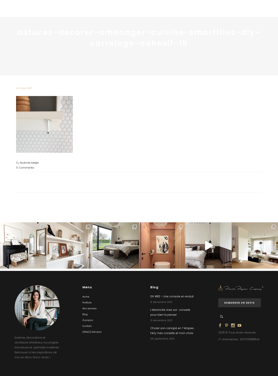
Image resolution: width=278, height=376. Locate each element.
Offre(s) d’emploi (92, 331)
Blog (85, 314)
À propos (87, 320)
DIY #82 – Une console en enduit (172, 296)
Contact (87, 326)
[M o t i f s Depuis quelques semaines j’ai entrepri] (23, 245)
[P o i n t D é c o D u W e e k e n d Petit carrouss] (255, 245)
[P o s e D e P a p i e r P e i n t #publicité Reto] (208, 245)
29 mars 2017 (24, 88)
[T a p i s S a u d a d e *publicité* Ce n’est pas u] (116, 245)
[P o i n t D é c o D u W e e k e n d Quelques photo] (162, 245)
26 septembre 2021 (162, 338)
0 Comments (25, 168)
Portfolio (87, 302)
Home (85, 296)
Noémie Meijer (29, 163)
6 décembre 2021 (161, 320)
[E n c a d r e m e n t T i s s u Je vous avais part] (69, 245)
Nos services (89, 308)
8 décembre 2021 (161, 302)
